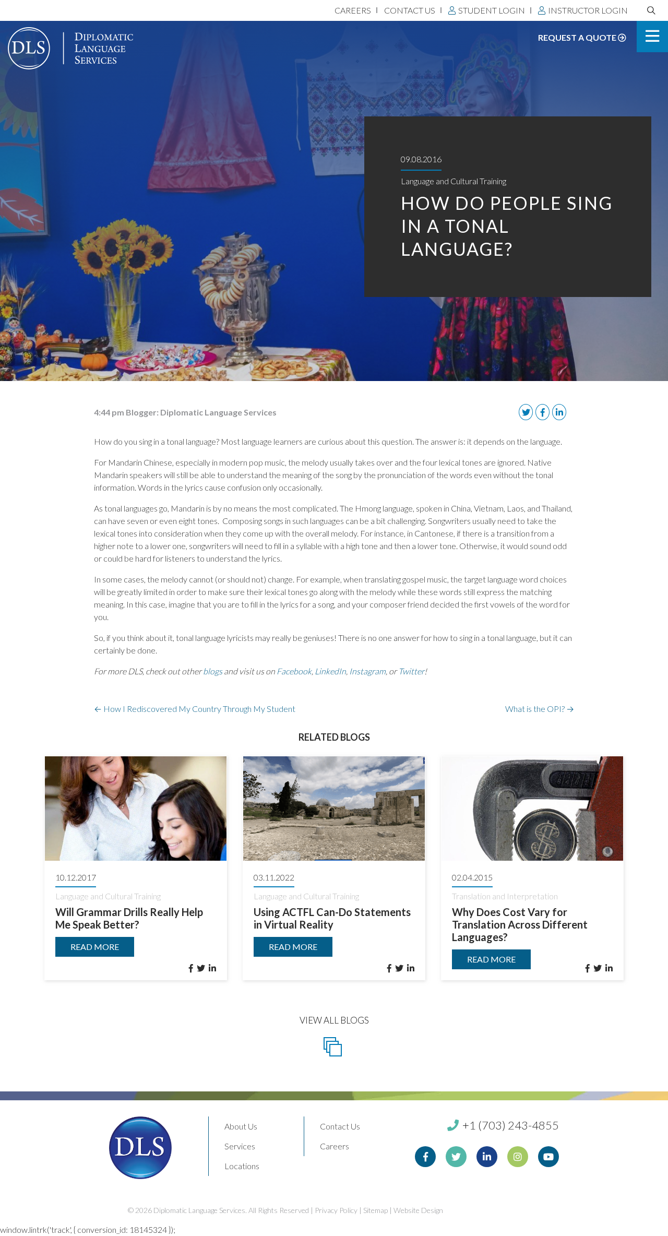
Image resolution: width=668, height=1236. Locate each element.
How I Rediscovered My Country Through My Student (194, 709)
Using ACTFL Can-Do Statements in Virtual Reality (332, 918)
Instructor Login (588, 10)
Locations (241, 1166)
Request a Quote (578, 37)
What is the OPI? (539, 709)
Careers (353, 10)
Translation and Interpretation (505, 896)
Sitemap (375, 1210)
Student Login (491, 10)
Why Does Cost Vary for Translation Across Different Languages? (520, 924)
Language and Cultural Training (453, 181)
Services (239, 1146)
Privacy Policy (336, 1210)
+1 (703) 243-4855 (509, 1125)
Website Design (418, 1210)
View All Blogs (334, 1020)
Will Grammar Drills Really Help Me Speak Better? (129, 918)
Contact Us (409, 10)
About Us (240, 1126)
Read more (94, 947)
